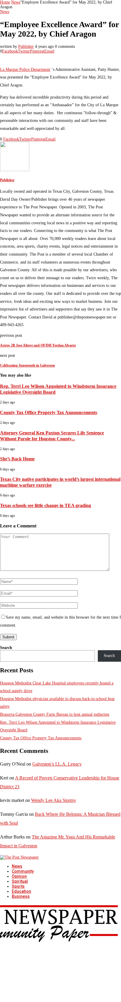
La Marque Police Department (25, 69)
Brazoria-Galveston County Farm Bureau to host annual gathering (54, 714)
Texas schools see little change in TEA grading (45, 505)
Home (5, 2)
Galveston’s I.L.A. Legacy (57, 763)
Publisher (26, 46)
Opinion (19, 876)
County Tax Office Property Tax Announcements (48, 412)
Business (21, 896)
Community (23, 871)
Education (21, 891)
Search (6, 647)
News (15, 2)
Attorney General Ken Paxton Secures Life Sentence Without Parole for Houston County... (52, 436)
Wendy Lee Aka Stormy (53, 800)
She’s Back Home (17, 459)
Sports (18, 886)
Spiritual (20, 881)
